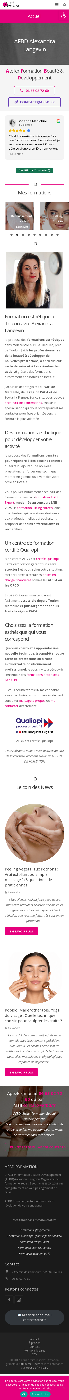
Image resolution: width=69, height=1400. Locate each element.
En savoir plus (40, 1394)
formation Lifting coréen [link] (35, 508)
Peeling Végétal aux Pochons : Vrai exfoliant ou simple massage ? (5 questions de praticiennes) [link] (31, 877)
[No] (64, 1388)
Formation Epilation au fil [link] (34, 1253)
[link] (64, 15)
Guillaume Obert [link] (29, 1364)
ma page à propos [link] (32, 700)
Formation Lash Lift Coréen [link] (34, 1247)
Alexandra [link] (14, 892)
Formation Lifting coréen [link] (35, 1230)
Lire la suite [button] (16, 154)
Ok (24, 1394)
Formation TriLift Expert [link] (34, 1242)
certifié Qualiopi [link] (47, 559)
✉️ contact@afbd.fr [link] (34, 1317)
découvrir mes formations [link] (23, 403)
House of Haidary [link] (37, 1367)
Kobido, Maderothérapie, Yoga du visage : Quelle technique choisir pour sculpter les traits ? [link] (33, 1015)
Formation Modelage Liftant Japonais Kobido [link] (34, 1236)
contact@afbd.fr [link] (39, 1105)
